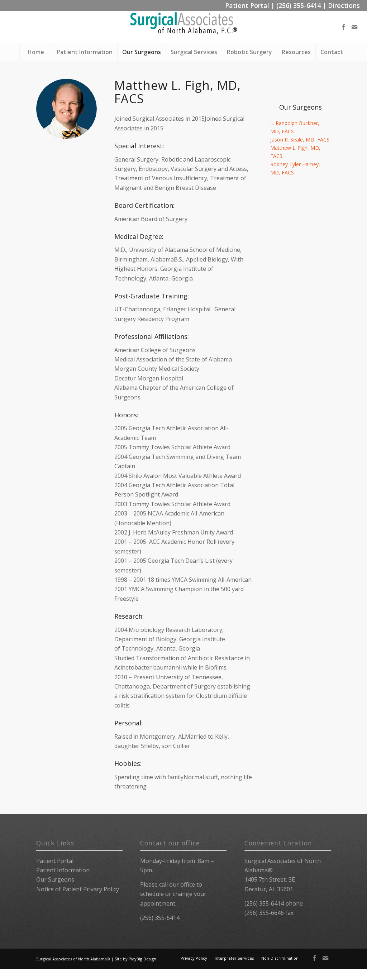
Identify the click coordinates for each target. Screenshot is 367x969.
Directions (344, 5)
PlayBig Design (142, 958)
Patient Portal (247, 5)
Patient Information (63, 870)
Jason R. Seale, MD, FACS (299, 139)
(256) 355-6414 (298, 5)
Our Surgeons (55, 879)
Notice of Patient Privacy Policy (77, 889)
